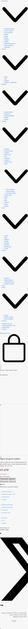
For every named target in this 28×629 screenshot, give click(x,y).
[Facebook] (0, 533)
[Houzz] (2, 605)
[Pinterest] (1, 605)
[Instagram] (0, 605)
